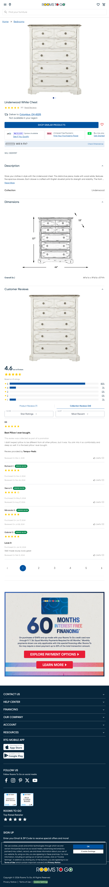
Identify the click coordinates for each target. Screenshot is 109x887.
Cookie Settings (40, 882)
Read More (10, 183)
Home (5, 21)
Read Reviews (30, 108)
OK (88, 847)
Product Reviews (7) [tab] (28, 406)
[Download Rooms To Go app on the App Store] (13, 747)
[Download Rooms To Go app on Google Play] (13, 755)
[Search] (4, 12)
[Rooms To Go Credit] (54, 626)
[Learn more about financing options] (54, 668)
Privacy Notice (9, 882)
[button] (54, 383)
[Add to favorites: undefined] (102, 124)
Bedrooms (19, 21)
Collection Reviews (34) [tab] (80, 406)
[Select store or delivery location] (10, 4)
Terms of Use (25, 882)
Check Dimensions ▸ (95, 144)
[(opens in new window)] (6, 780)
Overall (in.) (10, 278)
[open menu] (5, 4)
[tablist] (54, 406)
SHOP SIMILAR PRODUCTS (51, 125)
